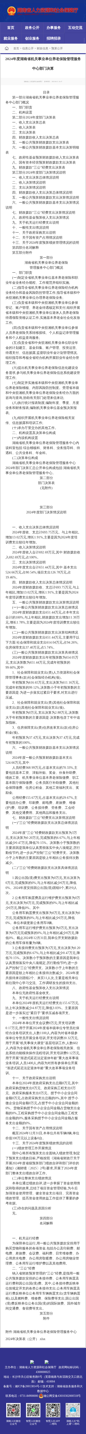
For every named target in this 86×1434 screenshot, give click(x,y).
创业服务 (32, 38)
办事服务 (54, 28)
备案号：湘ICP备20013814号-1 (22, 1386)
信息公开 (28, 48)
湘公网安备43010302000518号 (62, 1396)
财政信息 (42, 48)
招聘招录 (54, 38)
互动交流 (75, 28)
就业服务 (11, 38)
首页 (10, 28)
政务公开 (32, 28)
